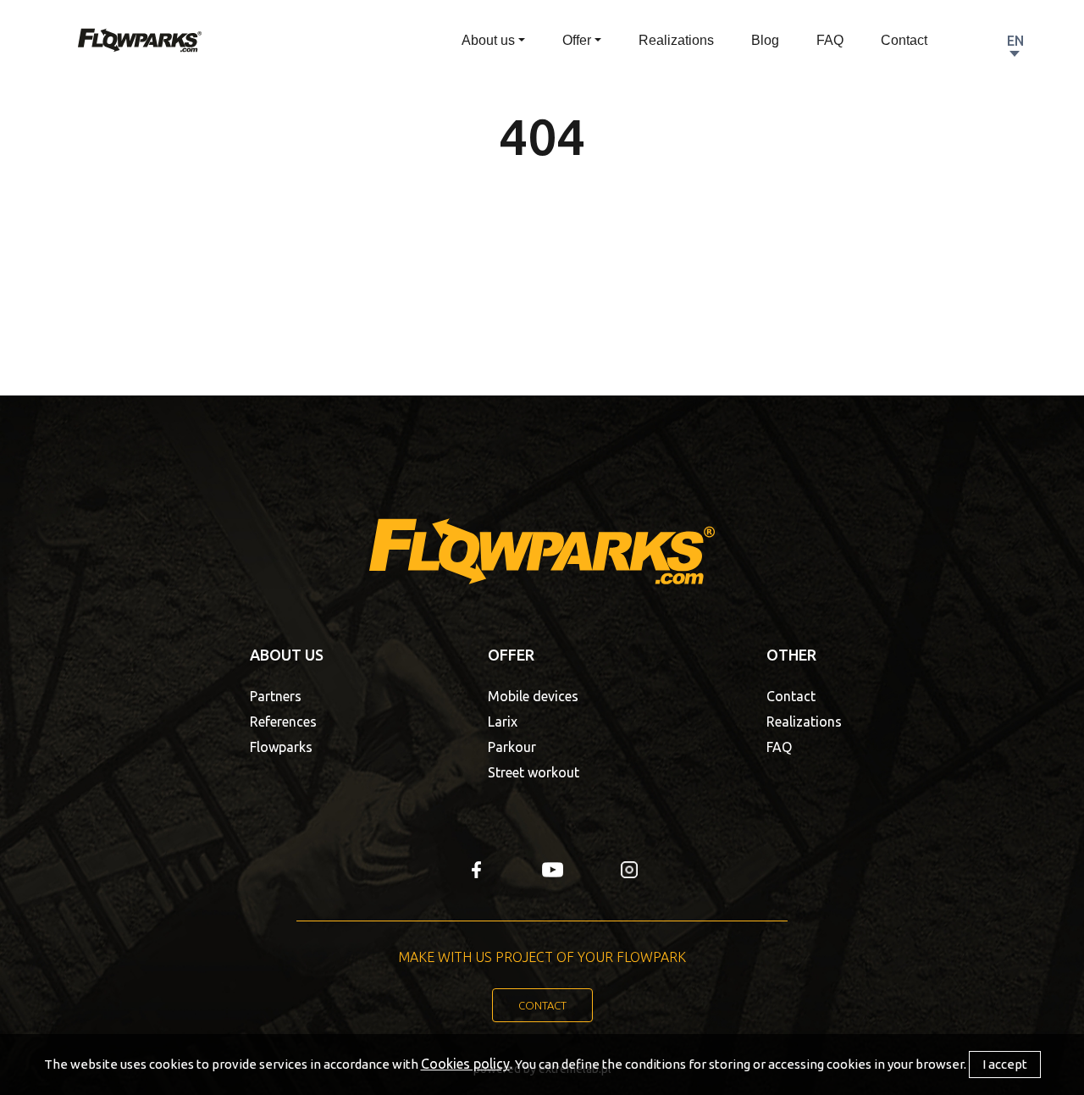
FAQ (829, 40)
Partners (275, 696)
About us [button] (488, 40)
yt (552, 869)
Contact (904, 40)
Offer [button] (576, 40)
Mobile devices (533, 696)
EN (1015, 40)
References (283, 721)
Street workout (533, 772)
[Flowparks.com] (140, 39)
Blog (765, 40)
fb (476, 869)
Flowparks (281, 747)
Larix (502, 721)
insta (628, 869)
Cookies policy (465, 1063)
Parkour (512, 747)
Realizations (676, 40)
